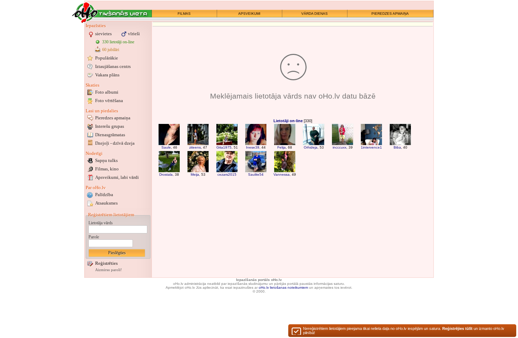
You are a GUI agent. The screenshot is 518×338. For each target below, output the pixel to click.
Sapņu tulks (106, 160)
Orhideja (310, 147)
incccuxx (339, 147)
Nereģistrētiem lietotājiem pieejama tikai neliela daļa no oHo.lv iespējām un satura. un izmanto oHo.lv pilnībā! (403, 330)
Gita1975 (224, 147)
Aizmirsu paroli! (108, 270)
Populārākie (106, 58)
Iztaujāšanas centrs (113, 66)
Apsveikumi (117, 177)
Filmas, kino (107, 168)
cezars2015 (226, 174)
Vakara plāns (107, 74)
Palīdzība (104, 194)
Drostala (166, 174)
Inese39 (252, 147)
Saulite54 (256, 174)
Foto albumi (106, 92)
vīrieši (134, 33)
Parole (93, 236)
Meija (195, 174)
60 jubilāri (110, 49)
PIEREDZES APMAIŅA (390, 13)
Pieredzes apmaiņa (112, 117)
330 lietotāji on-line (118, 41)
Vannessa (281, 174)
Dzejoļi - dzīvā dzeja (115, 143)
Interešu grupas (109, 126)
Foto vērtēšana (109, 100)
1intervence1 (371, 147)
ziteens (195, 147)
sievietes (103, 33)
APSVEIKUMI (249, 13)
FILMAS (184, 13)
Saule (166, 147)
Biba (397, 147)
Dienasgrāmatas (110, 134)
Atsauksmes (106, 203)
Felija (281, 147)
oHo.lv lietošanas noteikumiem (283, 287)
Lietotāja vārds (100, 222)
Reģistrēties (106, 263)
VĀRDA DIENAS (314, 13)
